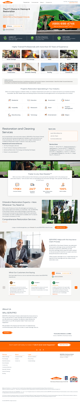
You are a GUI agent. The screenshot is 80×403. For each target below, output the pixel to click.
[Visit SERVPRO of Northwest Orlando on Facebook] (43, 349)
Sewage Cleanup (8, 81)
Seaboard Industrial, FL (69, 146)
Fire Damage (5, 358)
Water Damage (5, 356)
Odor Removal (14, 82)
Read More (7, 332)
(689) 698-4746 (73, 2)
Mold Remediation (6, 360)
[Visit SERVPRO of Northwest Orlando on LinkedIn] (36, 349)
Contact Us (49, 2)
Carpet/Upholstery (50, 81)
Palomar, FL (71, 148)
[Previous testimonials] (4, 287)
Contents (39, 82)
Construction (5, 365)
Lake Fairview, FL (53, 148)
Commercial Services (56, 138)
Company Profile (18, 356)
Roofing (4, 373)
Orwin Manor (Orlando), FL (58, 153)
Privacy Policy (31, 358)
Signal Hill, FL (60, 151)
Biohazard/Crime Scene (17, 81)
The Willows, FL (53, 150)
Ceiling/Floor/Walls (58, 81)
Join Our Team (54, 136)
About (42, 2)
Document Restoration (68, 81)
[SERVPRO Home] (7, 2)
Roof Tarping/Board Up (23, 82)
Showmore (4, 221)
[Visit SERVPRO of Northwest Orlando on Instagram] (40, 350)
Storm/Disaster (5, 363)
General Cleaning (6, 371)
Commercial (35, 2)
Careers (17, 358)
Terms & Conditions (32, 356)
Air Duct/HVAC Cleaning (40, 81)
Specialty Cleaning (6, 369)
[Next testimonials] (76, 287)
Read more (12, 294)
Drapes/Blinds (7, 82)
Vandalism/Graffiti (32, 82)
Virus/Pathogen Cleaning (28, 81)
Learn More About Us (56, 133)
